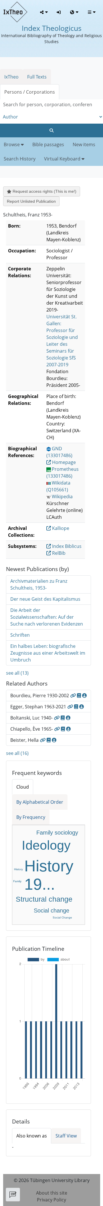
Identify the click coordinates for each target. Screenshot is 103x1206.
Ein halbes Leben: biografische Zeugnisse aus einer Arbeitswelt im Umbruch (47, 653)
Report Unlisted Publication (31, 201)
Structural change (44, 899)
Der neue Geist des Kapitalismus (45, 599)
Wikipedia (62, 496)
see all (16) (17, 753)
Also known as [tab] (31, 1136)
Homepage (63, 462)
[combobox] (51, 104)
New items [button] (84, 144)
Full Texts (37, 77)
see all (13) (17, 673)
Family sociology (57, 832)
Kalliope (60, 528)
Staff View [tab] (66, 1136)
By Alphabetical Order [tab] (39, 802)
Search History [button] (19, 159)
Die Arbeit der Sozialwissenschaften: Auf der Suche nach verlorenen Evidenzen (46, 617)
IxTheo (11, 77)
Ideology (46, 845)
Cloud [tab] (22, 787)
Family (17, 881)
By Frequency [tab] (30, 817)
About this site (51, 1193)
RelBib (58, 553)
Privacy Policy (51, 1200)
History (18, 869)
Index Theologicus (52, 28)
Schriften (20, 635)
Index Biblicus (66, 546)
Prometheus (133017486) (62, 472)
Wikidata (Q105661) (58, 486)
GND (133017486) (59, 452)
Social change (51, 910)
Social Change (62, 917)
